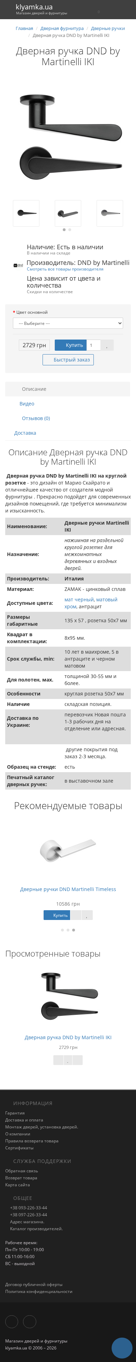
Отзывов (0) (35, 418)
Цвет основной (32, 312)
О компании (17, 1134)
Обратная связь (21, 1171)
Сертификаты (19, 1148)
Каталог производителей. (36, 1229)
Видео (26, 403)
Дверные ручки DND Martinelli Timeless (68, 889)
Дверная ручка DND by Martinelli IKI (68, 1037)
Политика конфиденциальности (39, 1291)
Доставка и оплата (24, 1120)
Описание (33, 389)
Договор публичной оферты (33, 1284)
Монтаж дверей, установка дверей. (41, 1127)
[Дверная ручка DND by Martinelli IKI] (68, 137)
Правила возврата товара (32, 1141)
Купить (74, 345)
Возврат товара (21, 1178)
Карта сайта (17, 1185)
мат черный (79, 599)
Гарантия (15, 1113)
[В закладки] (107, 345)
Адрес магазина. (26, 1222)
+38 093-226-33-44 (28, 1208)
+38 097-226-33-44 (28, 1215)
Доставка (25, 432)
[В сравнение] (78, 1060)
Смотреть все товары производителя (65, 269)
